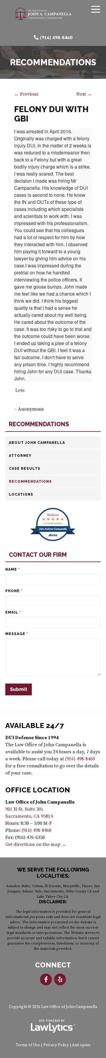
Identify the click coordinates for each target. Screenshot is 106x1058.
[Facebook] (46, 979)
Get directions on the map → (35, 844)
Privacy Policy (56, 1045)
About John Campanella (37, 443)
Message (16, 634)
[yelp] (60, 979)
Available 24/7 (34, 725)
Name (12, 569)
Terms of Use (28, 1045)
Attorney (20, 456)
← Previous (26, 94)
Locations (21, 494)
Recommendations (39, 424)
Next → (84, 94)
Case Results (24, 468)
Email (13, 612)
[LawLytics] (53, 1026)
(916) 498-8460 (56, 38)
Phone (13, 591)
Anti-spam (81, 1045)
